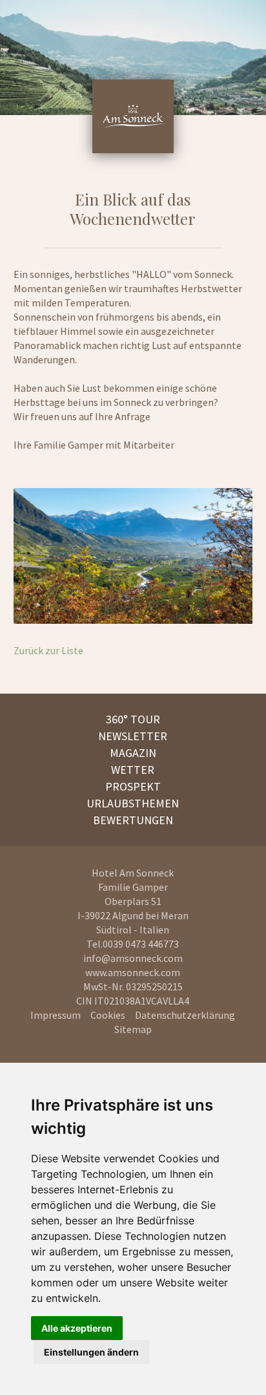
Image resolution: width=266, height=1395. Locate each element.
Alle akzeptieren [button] (76, 1328)
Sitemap (133, 1029)
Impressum (55, 1014)
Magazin (133, 752)
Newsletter (132, 736)
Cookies (107, 1014)
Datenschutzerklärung (185, 1014)
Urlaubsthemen (133, 803)
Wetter (132, 769)
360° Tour (133, 719)
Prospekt (133, 786)
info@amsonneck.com (133, 958)
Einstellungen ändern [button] (91, 1352)
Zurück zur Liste (48, 650)
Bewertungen (133, 820)
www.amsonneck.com (132, 972)
